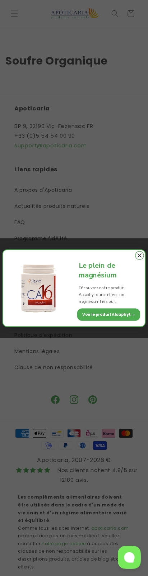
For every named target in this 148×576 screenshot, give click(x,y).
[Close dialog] (139, 255)
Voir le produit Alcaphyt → (108, 314)
